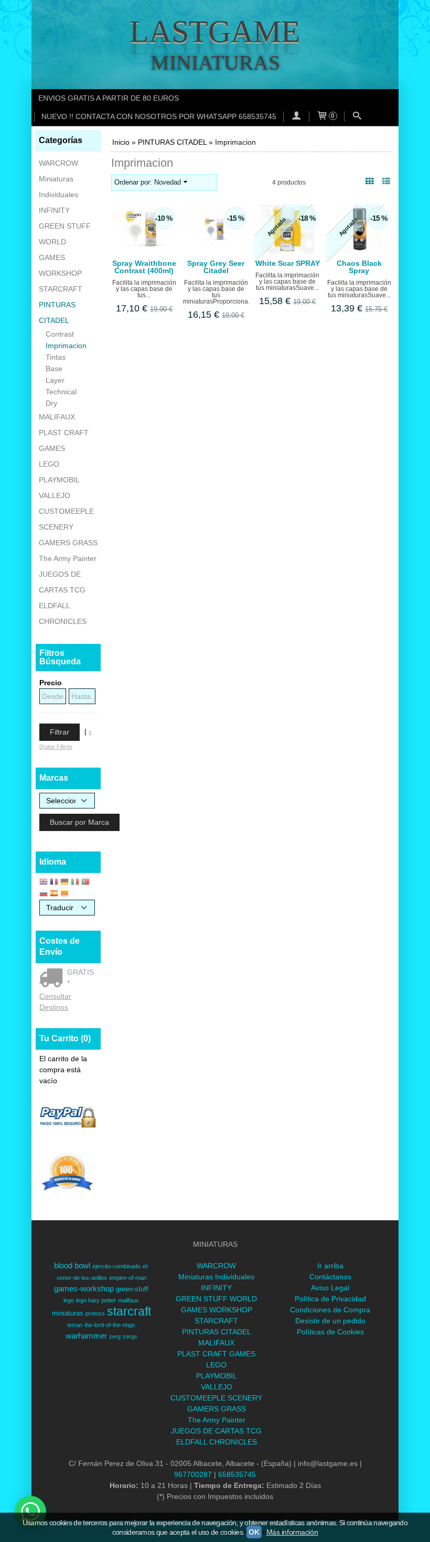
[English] (43, 883)
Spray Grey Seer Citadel (215, 267)
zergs (130, 1336)
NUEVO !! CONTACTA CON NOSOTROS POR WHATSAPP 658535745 (158, 116)
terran (74, 1325)
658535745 (237, 1474)
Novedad (167, 182)
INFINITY (54, 210)
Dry (51, 403)
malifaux (128, 1300)
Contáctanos (330, 1277)
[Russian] (43, 894)
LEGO (49, 464)
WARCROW (58, 163)
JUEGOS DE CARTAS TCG (62, 582)
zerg (115, 1336)
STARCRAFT (60, 289)
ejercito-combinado (116, 1266)
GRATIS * (80, 977)
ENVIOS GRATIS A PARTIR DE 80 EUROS (108, 98)
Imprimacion (66, 345)
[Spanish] (54, 894)
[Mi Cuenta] (296, 116)
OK (254, 1532)
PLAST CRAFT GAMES (64, 440)
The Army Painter (67, 558)
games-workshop (84, 1289)
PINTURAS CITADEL (57, 312)
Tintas (56, 357)
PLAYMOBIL (59, 480)
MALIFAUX (57, 417)
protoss (95, 1313)
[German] (64, 883)
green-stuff (132, 1289)
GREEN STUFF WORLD (65, 234)
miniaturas (67, 1313)
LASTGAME (215, 31)
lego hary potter (96, 1300)
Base (54, 368)
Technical (61, 391)
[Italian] (75, 883)
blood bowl (72, 1265)
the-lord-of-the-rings (109, 1325)
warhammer (86, 1336)
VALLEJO (54, 495)
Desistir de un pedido (330, 1321)
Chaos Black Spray (359, 267)
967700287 (193, 1474)
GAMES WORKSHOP (60, 265)
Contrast (60, 334)
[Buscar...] (357, 116)
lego (68, 1300)
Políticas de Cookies (330, 1332)
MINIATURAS (215, 62)
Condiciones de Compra (330, 1310)
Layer (55, 380)
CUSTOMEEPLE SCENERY (66, 519)
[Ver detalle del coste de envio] (53, 979)
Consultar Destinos (55, 1001)
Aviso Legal (330, 1288)
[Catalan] (65, 894)
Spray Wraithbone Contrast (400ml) (144, 267)
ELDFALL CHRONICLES (63, 613)
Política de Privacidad (330, 1299)
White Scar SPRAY (287, 263)
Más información (292, 1532)
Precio (50, 682)
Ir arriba (330, 1265)
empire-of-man (127, 1278)
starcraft (129, 1311)
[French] (54, 883)
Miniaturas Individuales (58, 187)
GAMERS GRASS (68, 542)
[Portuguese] (85, 883)
